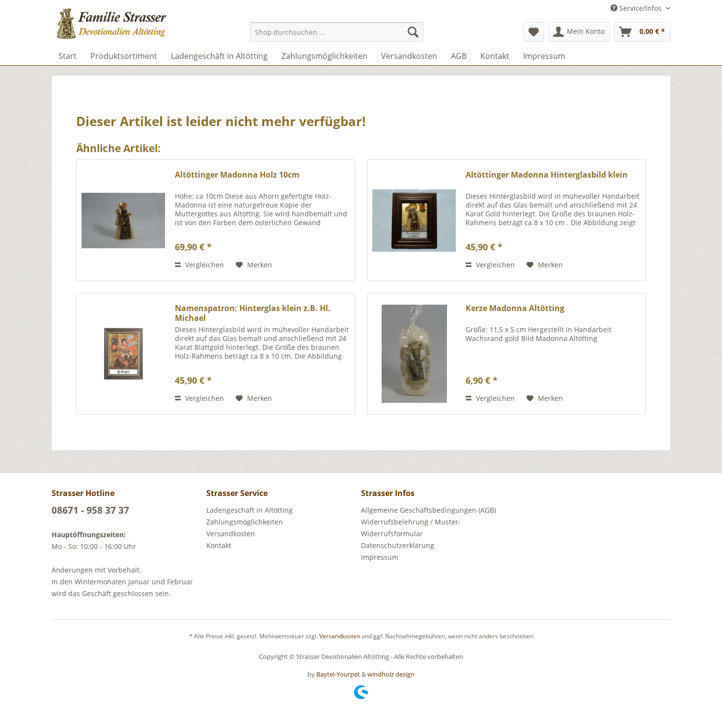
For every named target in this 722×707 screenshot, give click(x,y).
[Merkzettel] (533, 32)
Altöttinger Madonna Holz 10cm (237, 175)
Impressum (379, 557)
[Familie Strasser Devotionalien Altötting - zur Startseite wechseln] (130, 27)
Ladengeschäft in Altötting (249, 510)
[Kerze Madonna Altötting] (414, 353)
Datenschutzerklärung (397, 545)
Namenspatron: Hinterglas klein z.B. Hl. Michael (253, 313)
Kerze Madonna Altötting (515, 308)
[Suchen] (413, 32)
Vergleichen (203, 264)
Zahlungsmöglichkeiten (244, 521)
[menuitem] (336, 32)
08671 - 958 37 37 (90, 510)
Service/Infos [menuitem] (640, 8)
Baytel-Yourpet (338, 674)
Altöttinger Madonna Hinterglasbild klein (547, 175)
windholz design (391, 674)
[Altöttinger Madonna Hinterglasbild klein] (414, 220)
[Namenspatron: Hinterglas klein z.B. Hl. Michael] (123, 353)
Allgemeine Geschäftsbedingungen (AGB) (428, 510)
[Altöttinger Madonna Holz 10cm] (123, 220)
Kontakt (218, 545)
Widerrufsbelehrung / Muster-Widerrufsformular (411, 527)
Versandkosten (230, 533)
